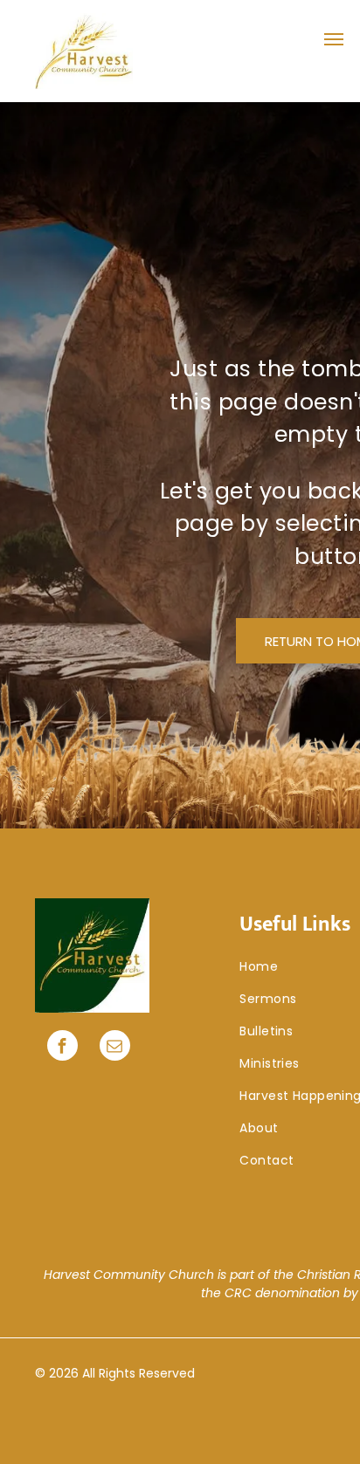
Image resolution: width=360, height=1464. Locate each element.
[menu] (333, 39)
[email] (115, 1047)
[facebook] (62, 1047)
